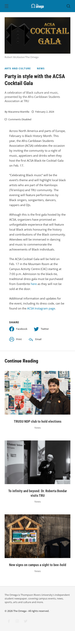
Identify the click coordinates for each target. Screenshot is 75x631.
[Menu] (6, 7)
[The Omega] (37, 5)
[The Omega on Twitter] (25, 621)
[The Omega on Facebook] (9, 621)
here (34, 284)
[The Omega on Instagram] (17, 621)
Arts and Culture (18, 68)
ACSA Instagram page (41, 308)
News (41, 68)
